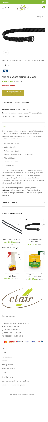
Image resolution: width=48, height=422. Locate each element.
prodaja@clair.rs (14, 326)
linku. (7, 195)
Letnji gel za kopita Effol (34, 274)
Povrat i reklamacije (8, 369)
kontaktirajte (6, 190)
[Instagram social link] (43, 2)
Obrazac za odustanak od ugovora (13, 385)
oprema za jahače (17, 116)
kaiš (9, 116)
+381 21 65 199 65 (13, 330)
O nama (4, 348)
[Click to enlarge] (5, 52)
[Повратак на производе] (5, 65)
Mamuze (42, 60)
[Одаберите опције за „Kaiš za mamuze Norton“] (19, 224)
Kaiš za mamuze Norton (11, 239)
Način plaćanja (7, 357)
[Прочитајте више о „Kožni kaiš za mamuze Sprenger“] (42, 224)
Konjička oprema (16, 60)
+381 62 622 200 (15, 333)
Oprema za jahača (30, 60)
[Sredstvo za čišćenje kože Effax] (12, 261)
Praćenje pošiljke (7, 365)
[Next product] (8, 65)
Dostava (4, 361)
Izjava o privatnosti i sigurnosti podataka (15, 381)
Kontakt (4, 352)
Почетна (5, 60)
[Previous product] (3, 65)
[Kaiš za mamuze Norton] (12, 227)
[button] (19, 258)
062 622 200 (5, 2)
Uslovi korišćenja (7, 377)
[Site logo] (23, 7)
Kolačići (4, 372)
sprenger (27, 116)
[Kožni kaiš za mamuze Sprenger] (34, 227)
